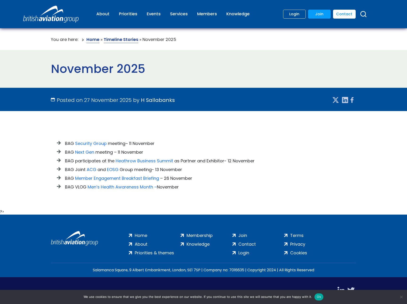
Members (207, 14)
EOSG (112, 169)
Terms (297, 235)
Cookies (298, 253)
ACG (91, 169)
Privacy (297, 244)
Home (92, 39)
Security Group (91, 143)
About (103, 14)
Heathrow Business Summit (144, 161)
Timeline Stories (121, 39)
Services (179, 14)
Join (319, 14)
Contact (344, 14)
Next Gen (84, 152)
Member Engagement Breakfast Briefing (117, 178)
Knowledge (238, 14)
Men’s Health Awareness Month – (122, 187)
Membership (200, 235)
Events (154, 14)
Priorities (128, 14)
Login (294, 14)
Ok (319, 297)
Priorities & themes (154, 253)
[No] (401, 297)
